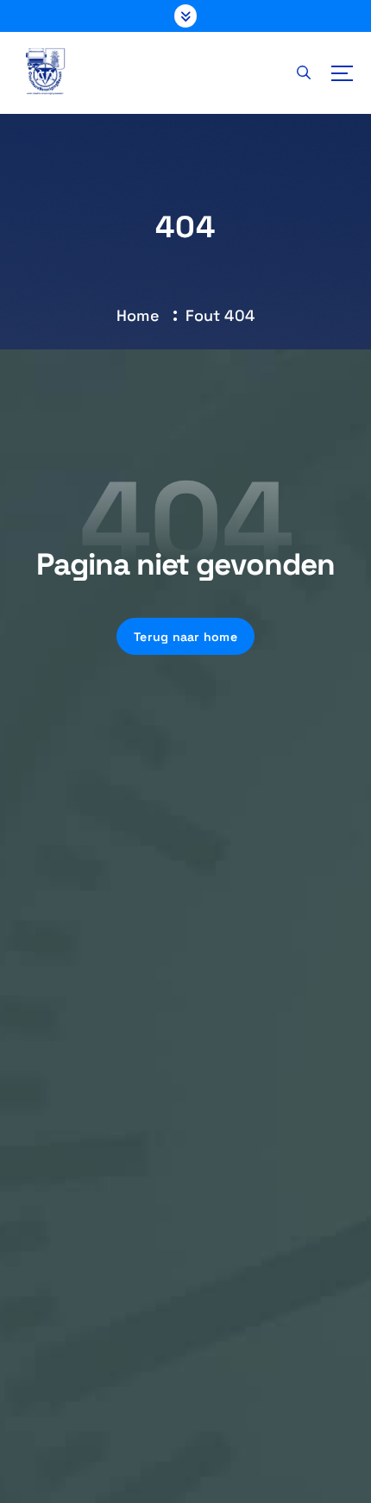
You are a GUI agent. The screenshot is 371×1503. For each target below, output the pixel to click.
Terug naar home (185, 637)
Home (138, 315)
